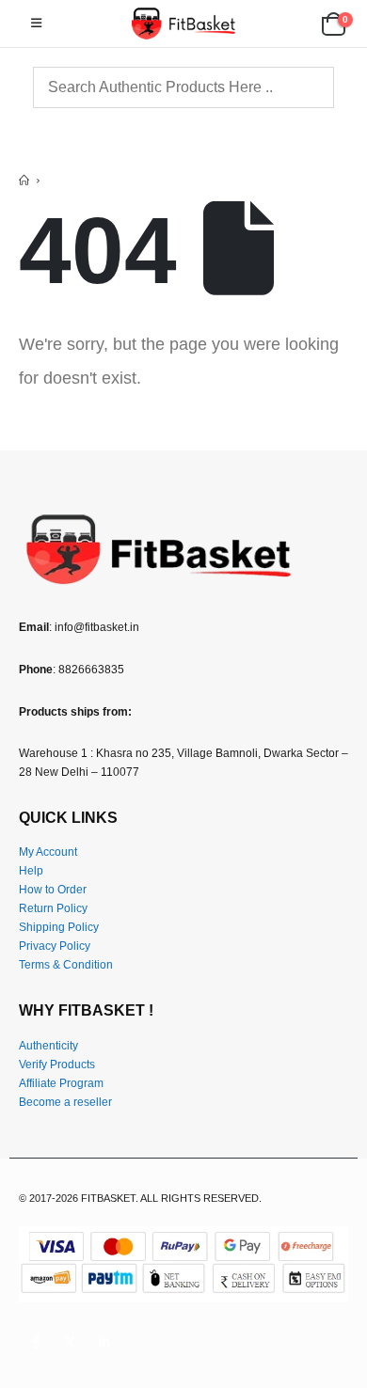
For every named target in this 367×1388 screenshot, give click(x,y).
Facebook (35, 1342)
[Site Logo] (183, 23)
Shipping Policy (59, 927)
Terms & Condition (66, 964)
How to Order (53, 889)
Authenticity (48, 1045)
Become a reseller (65, 1102)
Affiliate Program (61, 1083)
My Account (48, 851)
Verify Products (57, 1064)
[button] (36, 23)
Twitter (70, 1342)
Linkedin (104, 1342)
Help (31, 870)
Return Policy (53, 908)
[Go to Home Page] (24, 180)
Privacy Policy (54, 945)
